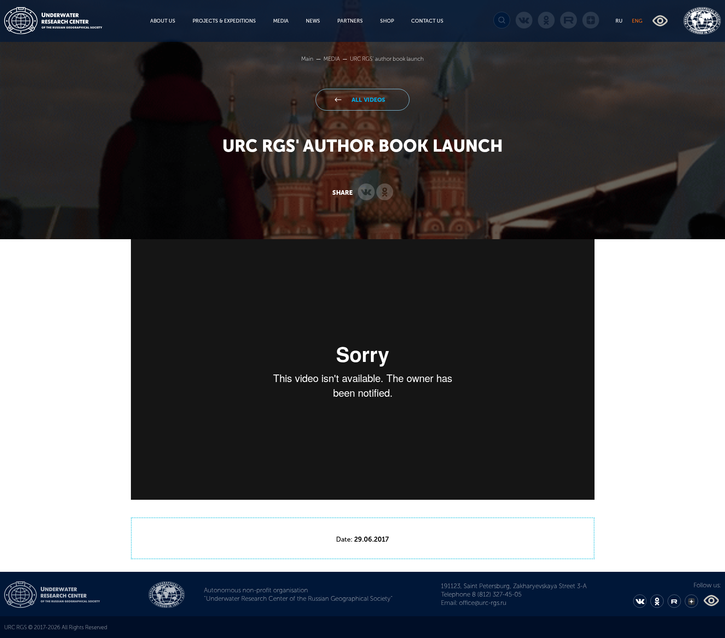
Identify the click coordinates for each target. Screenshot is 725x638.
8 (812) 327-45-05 (497, 594)
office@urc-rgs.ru (482, 603)
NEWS (313, 21)
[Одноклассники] (384, 192)
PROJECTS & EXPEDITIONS (224, 21)
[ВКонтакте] (366, 192)
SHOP (387, 21)
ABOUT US (162, 21)
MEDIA (281, 21)
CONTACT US (427, 21)
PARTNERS (350, 21)
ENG (637, 21)
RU (619, 21)
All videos (367, 99)
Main (308, 59)
